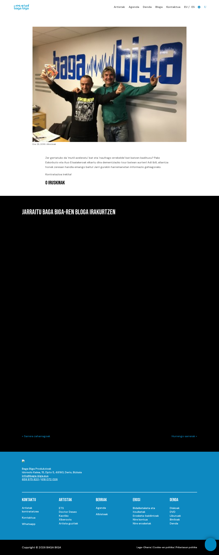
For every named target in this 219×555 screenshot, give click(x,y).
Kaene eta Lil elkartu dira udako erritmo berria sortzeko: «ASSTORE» (75, 366)
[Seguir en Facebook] (45, 485)
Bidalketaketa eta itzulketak (144, 510)
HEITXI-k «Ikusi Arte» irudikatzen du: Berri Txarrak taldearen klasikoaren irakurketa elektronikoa (97, 406)
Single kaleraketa (47, 286)
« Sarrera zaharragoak (36, 436)
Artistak (119, 7)
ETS (61, 508)
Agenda (134, 7)
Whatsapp (28, 524)
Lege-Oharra (144, 547)
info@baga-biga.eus (35, 476)
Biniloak (175, 519)
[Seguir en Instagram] (31, 485)
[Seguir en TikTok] (59, 485)
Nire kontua (140, 519)
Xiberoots (65, 519)
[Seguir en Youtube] (24, 485)
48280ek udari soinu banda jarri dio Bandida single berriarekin (70, 280)
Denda (147, 7)
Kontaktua (173, 7)
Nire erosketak (142, 523)
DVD (172, 512)
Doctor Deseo (68, 512)
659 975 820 (30, 479)
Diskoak (174, 508)
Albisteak (51, 144)
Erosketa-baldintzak (146, 516)
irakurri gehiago (35, 292)
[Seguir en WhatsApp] (52, 485)
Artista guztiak (68, 523)
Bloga (159, 7)
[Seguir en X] (38, 485)
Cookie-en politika (163, 547)
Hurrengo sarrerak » (184, 436)
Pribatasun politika (186, 547)
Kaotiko (64, 516)
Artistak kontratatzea (30, 509)
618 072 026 (49, 479)
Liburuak (175, 516)
